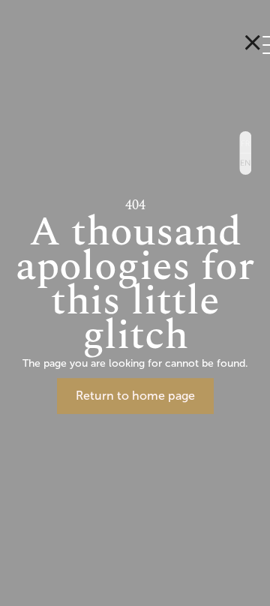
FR (245, 142)
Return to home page (135, 395)
